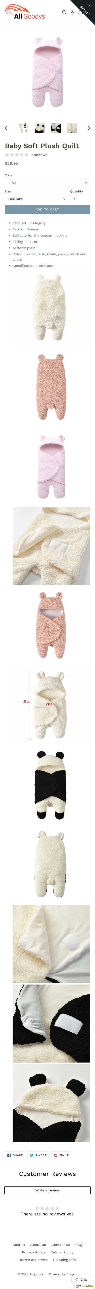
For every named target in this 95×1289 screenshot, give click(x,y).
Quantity (76, 191)
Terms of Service (33, 1260)
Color (9, 175)
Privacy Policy (33, 1252)
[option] (23, 128)
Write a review (47, 1190)
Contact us (60, 1245)
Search (19, 1245)
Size (8, 191)
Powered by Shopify (63, 1274)
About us (38, 1245)
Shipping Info (64, 1260)
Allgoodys (36, 1274)
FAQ (79, 1245)
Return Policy (62, 1252)
